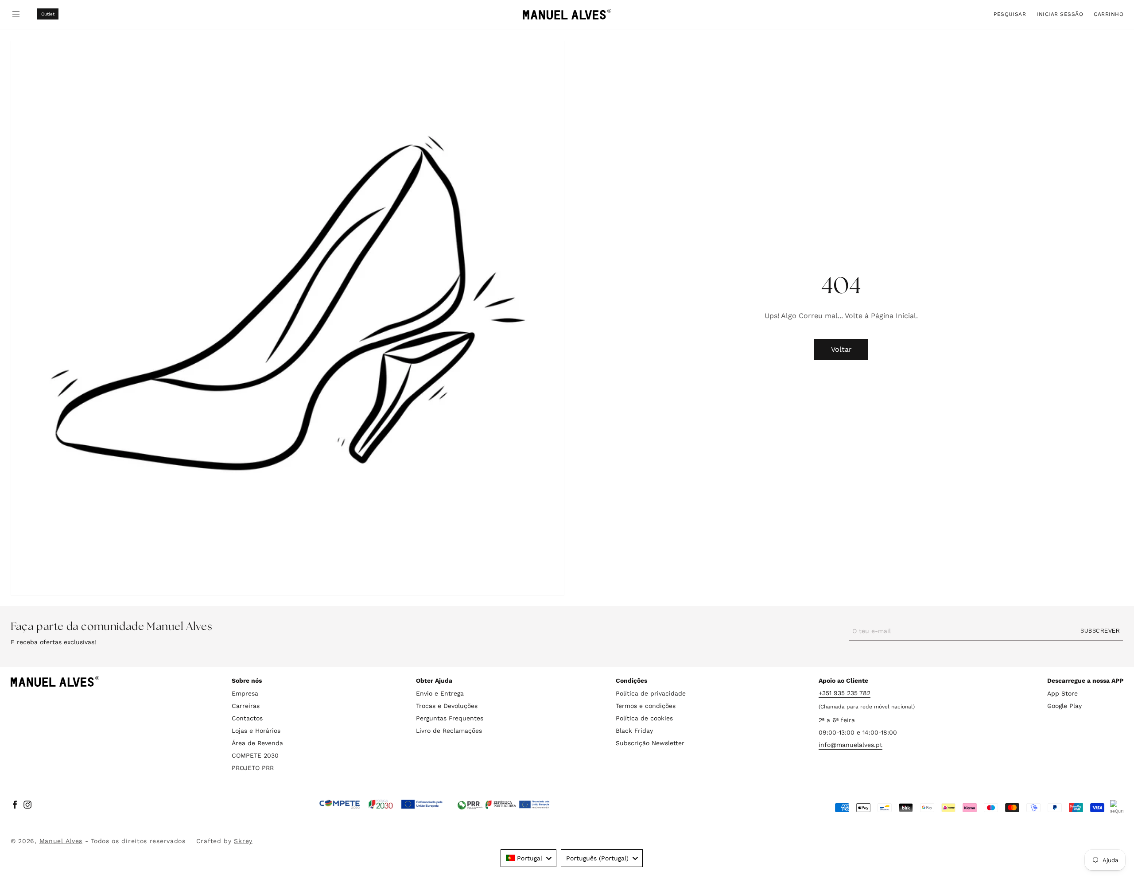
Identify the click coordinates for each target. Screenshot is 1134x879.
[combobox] (528, 858)
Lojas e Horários (256, 730)
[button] (1010, 14)
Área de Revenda (257, 743)
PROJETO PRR (253, 767)
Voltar (841, 349)
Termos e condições (646, 705)
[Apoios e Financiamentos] (381, 804)
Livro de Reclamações (449, 730)
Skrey (243, 840)
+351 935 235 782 (844, 692)
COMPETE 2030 (255, 755)
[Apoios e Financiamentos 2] (503, 804)
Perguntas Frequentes (449, 718)
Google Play (1064, 705)
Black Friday (634, 730)
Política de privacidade (651, 693)
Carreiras (246, 705)
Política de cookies (644, 718)
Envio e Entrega (440, 693)
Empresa (245, 693)
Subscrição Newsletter (650, 743)
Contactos (247, 718)
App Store (1062, 693)
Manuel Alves (60, 840)
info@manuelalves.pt (850, 744)
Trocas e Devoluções (447, 705)
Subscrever (1100, 631)
